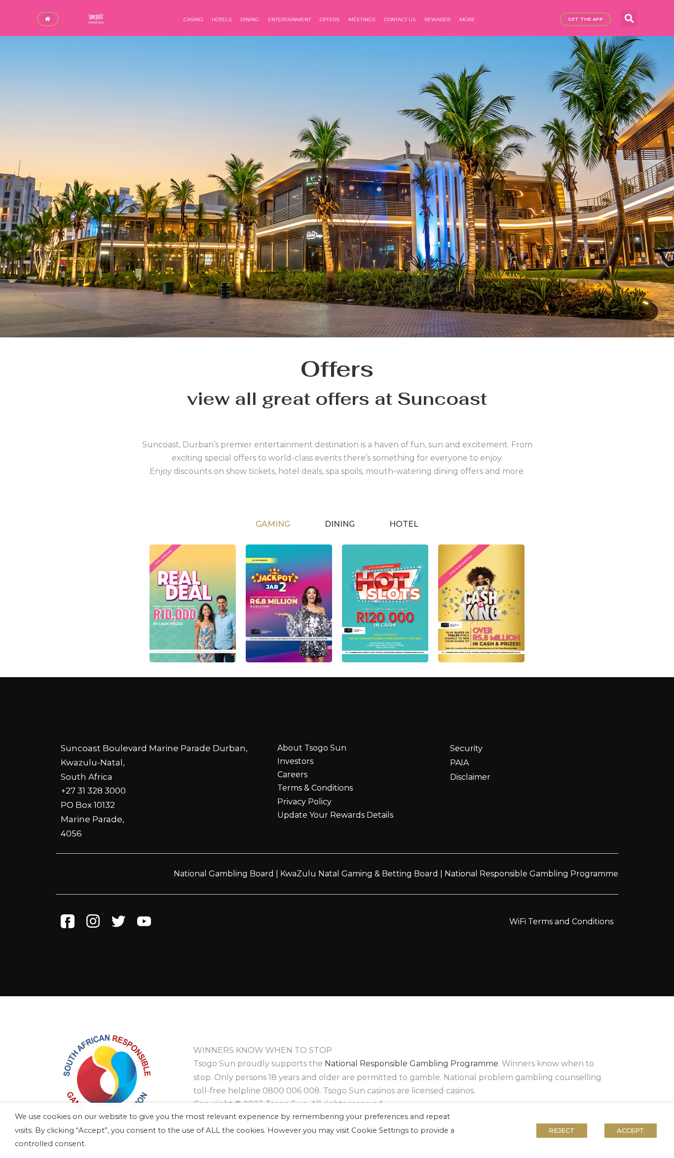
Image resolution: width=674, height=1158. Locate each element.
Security (466, 748)
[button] (629, 18)
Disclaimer (470, 777)
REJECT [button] (562, 1130)
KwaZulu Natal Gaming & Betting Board (359, 873)
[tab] (272, 524)
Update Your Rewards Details (335, 815)
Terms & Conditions (315, 788)
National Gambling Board (224, 873)
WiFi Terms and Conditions (561, 921)
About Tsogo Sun (311, 748)
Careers (292, 774)
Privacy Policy (304, 801)
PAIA (459, 762)
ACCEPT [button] (630, 1130)
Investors (295, 761)
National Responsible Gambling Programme (531, 873)
